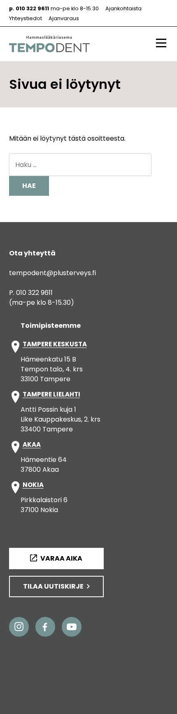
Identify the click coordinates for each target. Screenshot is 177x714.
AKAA (32, 445)
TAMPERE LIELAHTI (51, 395)
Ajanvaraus (64, 18)
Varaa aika (61, 558)
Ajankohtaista (123, 8)
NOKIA (33, 485)
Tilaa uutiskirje (53, 586)
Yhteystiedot (25, 18)
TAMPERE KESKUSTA (55, 344)
